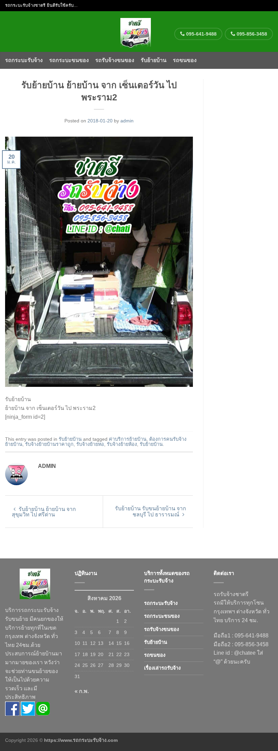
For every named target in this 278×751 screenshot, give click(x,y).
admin (127, 120)
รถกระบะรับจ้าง (24, 60)
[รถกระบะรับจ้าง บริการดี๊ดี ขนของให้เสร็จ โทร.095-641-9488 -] (135, 31)
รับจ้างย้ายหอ (90, 444)
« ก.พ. (82, 691)
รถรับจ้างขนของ (114, 60)
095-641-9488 (201, 34)
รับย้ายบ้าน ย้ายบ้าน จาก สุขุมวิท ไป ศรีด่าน (44, 511)
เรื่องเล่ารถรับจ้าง (162, 668)
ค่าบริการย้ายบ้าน (127, 439)
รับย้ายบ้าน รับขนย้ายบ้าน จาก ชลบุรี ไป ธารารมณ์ (150, 511)
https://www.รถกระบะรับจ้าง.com (81, 740)
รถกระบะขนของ (69, 60)
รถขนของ (185, 60)
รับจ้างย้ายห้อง (122, 444)
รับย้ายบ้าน (153, 60)
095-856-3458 (251, 34)
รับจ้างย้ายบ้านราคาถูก (49, 444)
